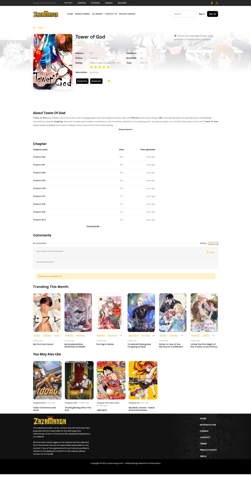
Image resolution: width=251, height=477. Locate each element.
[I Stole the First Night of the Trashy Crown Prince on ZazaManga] (204, 312)
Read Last (96, 81)
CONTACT (205, 437)
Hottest (68, 3)
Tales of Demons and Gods (44, 409)
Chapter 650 (39, 172)
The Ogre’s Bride (105, 344)
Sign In (202, 14)
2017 (91, 53)
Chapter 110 (134, 403)
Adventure (133, 335)
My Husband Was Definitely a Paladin (74, 345)
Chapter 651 (39, 164)
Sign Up (212, 14)
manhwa (82, 3)
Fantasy (80, 45)
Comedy (47, 335)
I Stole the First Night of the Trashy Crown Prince (203, 345)
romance (95, 3)
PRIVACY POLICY (208, 449)
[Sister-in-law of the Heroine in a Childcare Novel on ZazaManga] (172, 312)
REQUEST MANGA (127, 14)
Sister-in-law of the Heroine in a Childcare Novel (171, 347)
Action (37, 335)
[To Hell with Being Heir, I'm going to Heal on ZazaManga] (141, 312)
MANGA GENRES (82, 14)
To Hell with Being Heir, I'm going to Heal (139, 345)
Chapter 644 (39, 219)
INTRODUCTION (208, 424)
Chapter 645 (39, 212)
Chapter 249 (71, 403)
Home (203, 418)
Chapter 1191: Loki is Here (108, 403)
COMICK (204, 431)
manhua (109, 3)
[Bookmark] (108, 81)
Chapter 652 (39, 157)
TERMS (203, 443)
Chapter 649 (39, 180)
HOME (70, 14)
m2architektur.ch (140, 468)
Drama (163, 335)
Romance (59, 335)
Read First (82, 81)
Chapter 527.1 (39, 403)
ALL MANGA (97, 14)
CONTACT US (111, 14)
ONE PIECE (102, 410)
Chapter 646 (39, 204)
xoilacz (118, 468)
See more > (122, 3)
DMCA (203, 456)
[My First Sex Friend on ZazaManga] (47, 312)
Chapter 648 (39, 188)
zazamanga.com (115, 463)
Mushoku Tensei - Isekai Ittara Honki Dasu (142, 409)
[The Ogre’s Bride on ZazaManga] (109, 312)
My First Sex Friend (43, 344)
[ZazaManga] (46, 13)
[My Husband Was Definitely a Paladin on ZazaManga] (78, 312)
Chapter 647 (39, 196)
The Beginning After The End (78, 409)
